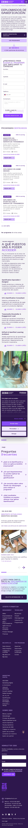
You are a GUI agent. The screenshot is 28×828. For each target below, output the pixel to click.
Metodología (6, 716)
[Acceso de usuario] (22, 2)
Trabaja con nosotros (8, 729)
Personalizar (13, 428)
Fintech (17, 616)
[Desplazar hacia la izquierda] (19, 567)
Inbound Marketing (5, 688)
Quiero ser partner (8, 736)
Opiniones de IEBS (7, 727)
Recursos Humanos (5, 628)
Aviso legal (4, 821)
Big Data (5, 657)
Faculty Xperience (7, 725)
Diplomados (15, 5)
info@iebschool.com (11, 798)
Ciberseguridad (19, 618)
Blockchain (18, 613)
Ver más (6, 226)
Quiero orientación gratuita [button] (10, 35)
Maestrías (17, 646)
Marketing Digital (7, 683)
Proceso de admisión (8, 718)
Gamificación (22, 5)
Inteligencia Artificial (5, 651)
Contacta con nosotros (9, 733)
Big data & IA (6, 654)
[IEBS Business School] (4, 787)
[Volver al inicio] (7, 2)
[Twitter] (12, 814)
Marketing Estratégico (5, 700)
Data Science (6, 646)
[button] (14, 146)
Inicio (2, 5)
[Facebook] (15, 814)
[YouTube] (9, 814)
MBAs (4, 613)
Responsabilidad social (9, 720)
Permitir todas (14, 423)
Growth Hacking (7, 691)
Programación (19, 622)
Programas (8, 5)
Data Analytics (6, 648)
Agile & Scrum (6, 625)
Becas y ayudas (7, 713)
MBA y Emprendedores (7, 622)
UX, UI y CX (5, 695)
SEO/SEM (5, 680)
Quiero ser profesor (8, 731)
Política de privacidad (19, 818)
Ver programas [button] (14, 40)
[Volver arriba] (23, 732)
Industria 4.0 (18, 620)
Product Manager (7, 631)
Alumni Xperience (7, 722)
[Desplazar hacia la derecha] (24, 567)
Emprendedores (7, 616)
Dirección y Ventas (5, 704)
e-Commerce (6, 685)
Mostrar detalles (18, 418)
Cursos (17, 654)
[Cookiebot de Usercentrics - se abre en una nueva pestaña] (19, 393)
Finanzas (5, 634)
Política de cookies (7, 818)
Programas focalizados (18, 651)
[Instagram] (6, 814)
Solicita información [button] (12, 597)
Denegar (14, 433)
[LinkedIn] (3, 814)
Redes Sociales (7, 693)
